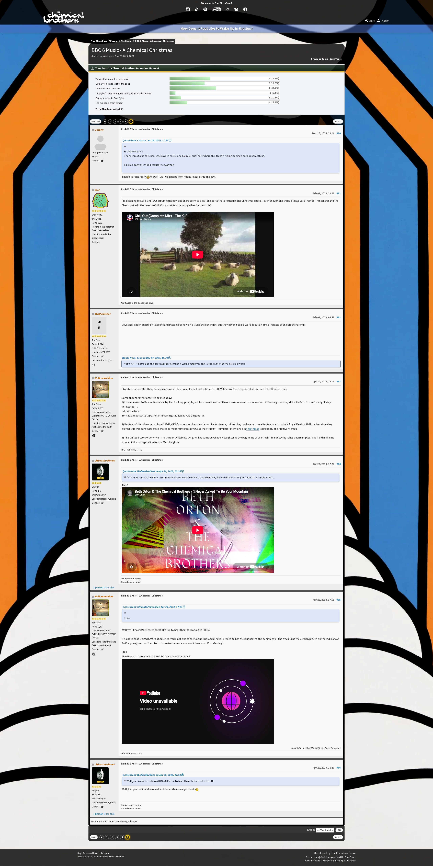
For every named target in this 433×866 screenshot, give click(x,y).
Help (79, 853)
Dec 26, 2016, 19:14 (326, 133)
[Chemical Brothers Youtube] (188, 9)
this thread (252, 428)
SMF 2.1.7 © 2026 (86, 856)
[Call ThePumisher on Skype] (94, 365)
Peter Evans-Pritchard (332, 860)
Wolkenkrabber (104, 378)
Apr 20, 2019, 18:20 (327, 767)
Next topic (335, 58)
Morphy (99, 129)
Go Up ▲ (104, 853)
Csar (97, 190)
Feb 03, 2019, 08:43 (326, 317)
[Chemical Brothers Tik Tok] (196, 9)
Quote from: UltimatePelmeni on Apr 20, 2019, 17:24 (152, 607)
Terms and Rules (90, 853)
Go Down (95, 121)
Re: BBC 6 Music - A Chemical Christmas (142, 129)
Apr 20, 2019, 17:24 (327, 464)
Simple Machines (105, 856)
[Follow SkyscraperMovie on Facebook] (94, 436)
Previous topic (319, 58)
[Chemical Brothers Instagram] (227, 9)
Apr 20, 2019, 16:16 (327, 381)
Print (338, 121)
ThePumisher (103, 314)
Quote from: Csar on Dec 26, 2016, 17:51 (145, 140)
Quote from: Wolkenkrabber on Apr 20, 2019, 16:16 (151, 471)
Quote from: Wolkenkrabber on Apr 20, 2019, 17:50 (151, 775)
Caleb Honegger (327, 857)
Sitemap (120, 856)
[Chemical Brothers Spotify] (205, 9)
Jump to (311, 829)
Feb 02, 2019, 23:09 (326, 193)
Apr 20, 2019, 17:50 (327, 599)
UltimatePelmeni (105, 460)
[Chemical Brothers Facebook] (245, 9)
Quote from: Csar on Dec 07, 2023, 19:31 (145, 357)
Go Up (94, 837)
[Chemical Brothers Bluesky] (236, 9)
